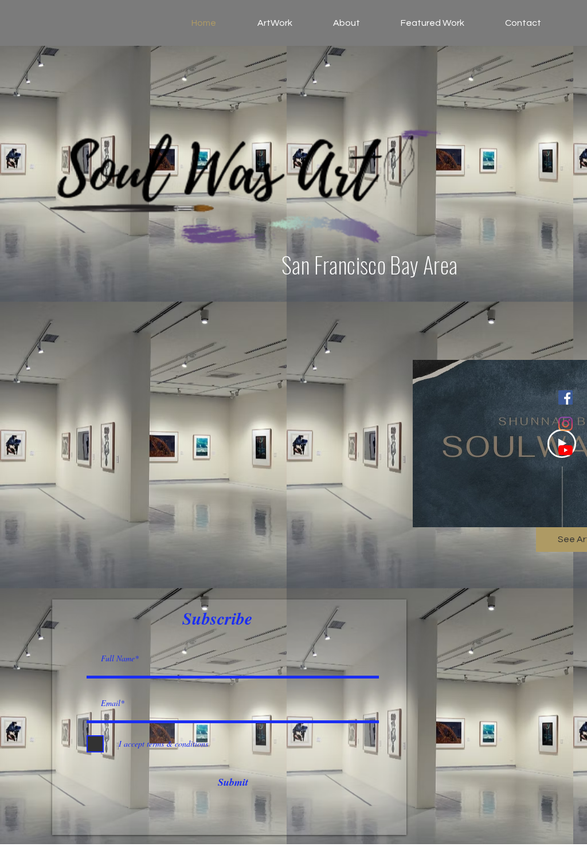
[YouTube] (565, 450)
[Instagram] (565, 424)
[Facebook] (565, 397)
